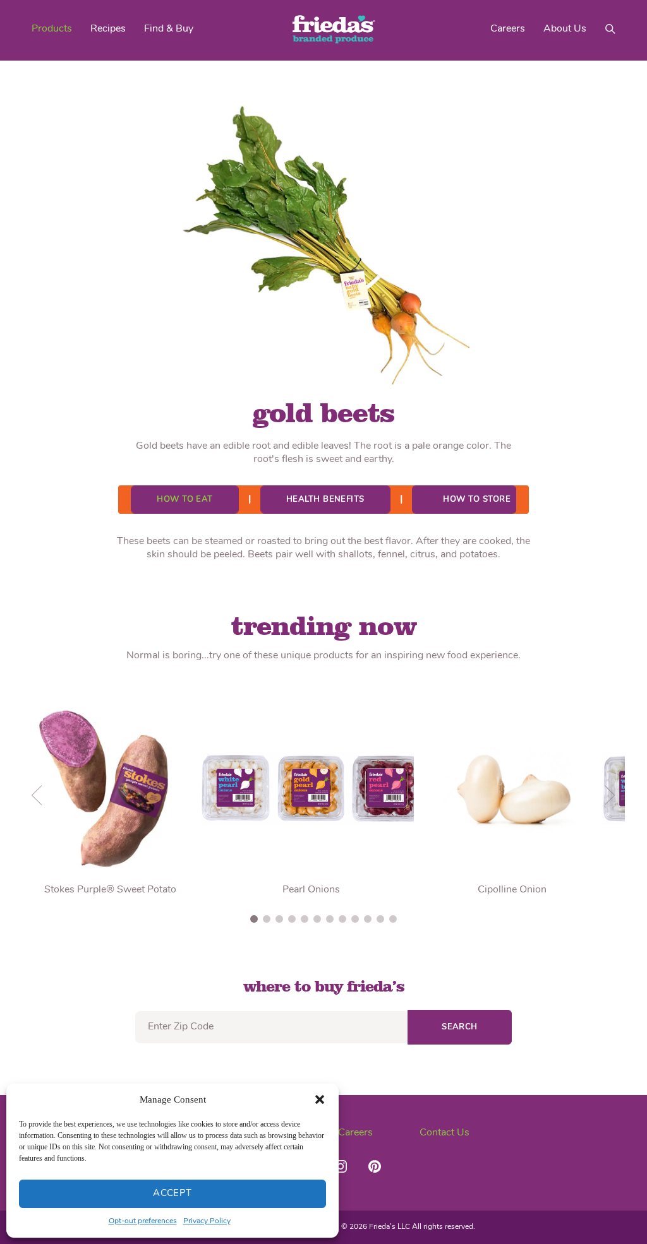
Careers (507, 29)
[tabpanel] (311, 795)
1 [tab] (254, 919)
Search (460, 1027)
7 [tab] (330, 919)
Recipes (108, 29)
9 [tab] (355, 919)
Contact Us (444, 1133)
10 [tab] (368, 919)
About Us (564, 29)
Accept (172, 1194)
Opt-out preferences (143, 1221)
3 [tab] (279, 919)
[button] (319, 1099)
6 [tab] (317, 919)
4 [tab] (292, 919)
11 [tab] (380, 919)
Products (52, 29)
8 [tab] (342, 919)
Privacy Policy (207, 1221)
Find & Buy (168, 29)
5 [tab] (304, 919)
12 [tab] (393, 919)
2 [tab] (266, 919)
